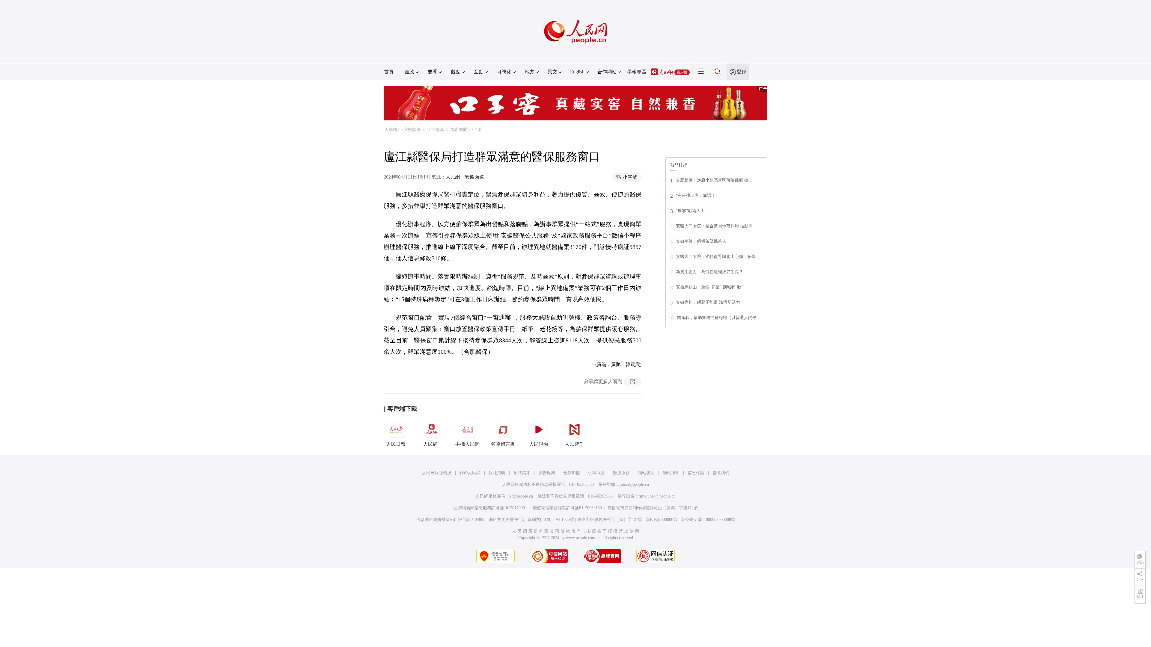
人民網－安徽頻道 (465, 176)
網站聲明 (646, 473)
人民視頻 (538, 444)
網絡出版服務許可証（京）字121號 (609, 519)
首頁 (389, 71)
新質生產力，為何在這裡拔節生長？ (709, 272)
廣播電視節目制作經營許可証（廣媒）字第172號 (653, 508)
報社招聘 (497, 473)
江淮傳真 (435, 129)
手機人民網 (467, 444)
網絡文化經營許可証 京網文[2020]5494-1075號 (531, 519)
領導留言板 (503, 444)
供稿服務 (596, 473)
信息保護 (696, 473)
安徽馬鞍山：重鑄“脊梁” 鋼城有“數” (709, 287)
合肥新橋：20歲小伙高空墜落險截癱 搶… (714, 180)
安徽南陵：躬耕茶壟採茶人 (701, 241)
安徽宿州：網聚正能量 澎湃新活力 (708, 302)
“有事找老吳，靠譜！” (696, 195)
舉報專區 (636, 71)
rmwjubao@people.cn (657, 496)
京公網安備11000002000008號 (708, 519)
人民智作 (574, 444)
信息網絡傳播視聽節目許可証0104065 (450, 519)
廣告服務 (546, 473)
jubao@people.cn (634, 484)
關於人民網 (470, 473)
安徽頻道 (412, 129)
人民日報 (396, 444)
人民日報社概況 (436, 473)
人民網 (391, 129)
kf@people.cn (521, 496)
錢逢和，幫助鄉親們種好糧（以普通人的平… (719, 317)
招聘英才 (521, 473)
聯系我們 (720, 473)
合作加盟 (571, 473)
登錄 (741, 71)
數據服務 (621, 473)
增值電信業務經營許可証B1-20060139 (567, 508)
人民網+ (431, 444)
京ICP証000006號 (661, 519)
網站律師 (671, 473)
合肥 (478, 129)
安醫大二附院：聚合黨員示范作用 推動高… (716, 226)
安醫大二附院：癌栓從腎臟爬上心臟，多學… (718, 256)
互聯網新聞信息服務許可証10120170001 (490, 508)
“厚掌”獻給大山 (690, 210)
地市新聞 (459, 129)
